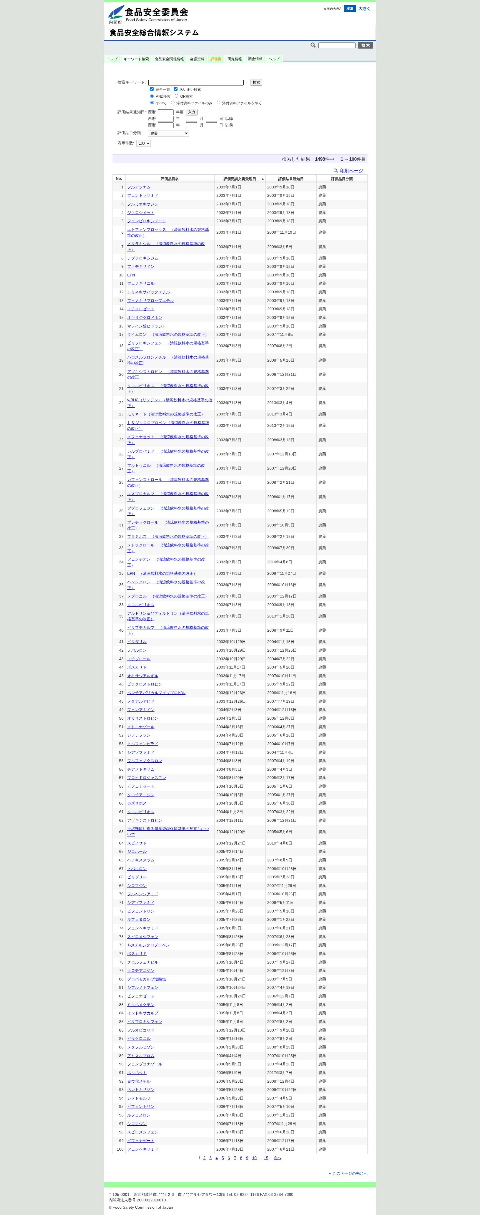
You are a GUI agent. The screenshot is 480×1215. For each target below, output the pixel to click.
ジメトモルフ (139, 1098)
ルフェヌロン (139, 919)
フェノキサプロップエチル (150, 301)
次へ (277, 1158)
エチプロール (139, 659)
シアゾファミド (140, 752)
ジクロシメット (140, 213)
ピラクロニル (139, 1039)
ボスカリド (137, 667)
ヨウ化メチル (139, 1081)
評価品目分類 (342, 179)
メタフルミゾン (140, 1047)
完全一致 (163, 89)
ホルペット (137, 1073)
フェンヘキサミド (142, 928)
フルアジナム (139, 187)
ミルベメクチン (140, 1005)
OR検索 (186, 96)
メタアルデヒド (140, 701)
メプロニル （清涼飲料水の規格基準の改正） (168, 596)
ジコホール (137, 852)
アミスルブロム (140, 1056)
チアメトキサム (140, 769)
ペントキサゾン (140, 1090)
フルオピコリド (140, 1030)
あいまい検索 (190, 89)
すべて (161, 103)
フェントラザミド (142, 195)
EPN (131, 275)
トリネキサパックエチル (148, 292)
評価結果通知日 (291, 179)
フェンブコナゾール (144, 1064)
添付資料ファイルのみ (194, 103)
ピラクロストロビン (144, 684)
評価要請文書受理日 (240, 179)
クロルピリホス (140, 605)
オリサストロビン (142, 718)
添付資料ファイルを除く (242, 103)
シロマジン (137, 886)
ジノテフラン (139, 735)
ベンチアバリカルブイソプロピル (156, 693)
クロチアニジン (140, 795)
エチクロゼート (140, 309)
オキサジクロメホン (144, 318)
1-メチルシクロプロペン (148, 945)
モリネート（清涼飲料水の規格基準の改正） (166, 414)
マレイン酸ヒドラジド (146, 326)
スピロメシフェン (142, 937)
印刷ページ (351, 170)
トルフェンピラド (142, 744)
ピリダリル (137, 642)
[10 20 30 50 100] (143, 143)
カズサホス (137, 803)
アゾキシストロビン (144, 820)
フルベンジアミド (142, 894)
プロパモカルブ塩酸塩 (146, 979)
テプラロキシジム (142, 258)
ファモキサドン (140, 266)
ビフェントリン (140, 911)
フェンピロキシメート (146, 221)
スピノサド (137, 843)
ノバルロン (137, 650)
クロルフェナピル (142, 962)
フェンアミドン (140, 710)
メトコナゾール (140, 727)
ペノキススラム (140, 860)
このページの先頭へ (350, 1173)
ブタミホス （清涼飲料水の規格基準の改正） (168, 537)
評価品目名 (170, 179)
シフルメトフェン (142, 987)
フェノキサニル (140, 283)
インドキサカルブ (142, 1013)
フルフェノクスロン (144, 761)
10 (254, 1158)
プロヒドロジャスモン (146, 778)
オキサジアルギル (142, 676)
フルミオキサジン (142, 204)
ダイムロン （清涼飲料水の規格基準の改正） (168, 334)
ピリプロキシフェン (144, 1022)
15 (266, 1158)
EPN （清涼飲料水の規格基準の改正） (162, 573)
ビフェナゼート (140, 786)
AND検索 (163, 96)
